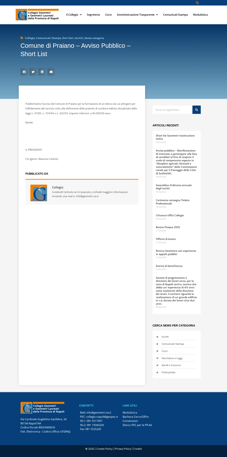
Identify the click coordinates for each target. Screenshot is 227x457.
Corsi (108, 14)
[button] (197, 2)
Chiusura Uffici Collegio (170, 215)
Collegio (30, 38)
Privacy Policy (123, 448)
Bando (29, 122)
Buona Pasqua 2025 (168, 227)
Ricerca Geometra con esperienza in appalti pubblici (176, 252)
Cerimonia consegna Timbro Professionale (172, 201)
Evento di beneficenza (169, 266)
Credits (137, 448)
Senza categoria (94, 38)
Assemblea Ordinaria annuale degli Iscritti (174, 186)
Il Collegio (72, 14)
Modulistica (200, 14)
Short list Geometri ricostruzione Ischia (175, 137)
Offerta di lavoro (166, 239)
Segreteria (93, 14)
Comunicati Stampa (175, 14)
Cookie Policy (104, 448)
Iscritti (79, 38)
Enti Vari (67, 38)
